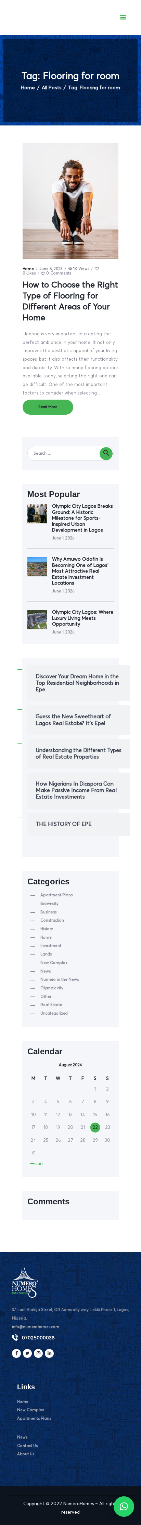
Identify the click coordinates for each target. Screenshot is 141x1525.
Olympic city (51, 988)
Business (48, 912)
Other (45, 996)
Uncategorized (54, 1013)
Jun (36, 1163)
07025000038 (38, 1337)
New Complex (53, 963)
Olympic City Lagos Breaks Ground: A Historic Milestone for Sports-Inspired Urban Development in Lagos (82, 518)
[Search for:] (70, 453)
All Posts (52, 87)
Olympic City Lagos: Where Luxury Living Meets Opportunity (82, 618)
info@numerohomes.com (35, 1327)
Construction (52, 920)
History (46, 929)
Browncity (49, 903)
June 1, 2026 (63, 538)
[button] (124, 1506)
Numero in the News (59, 979)
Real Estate (51, 1005)
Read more (47, 407)
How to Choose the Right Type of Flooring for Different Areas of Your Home (70, 301)
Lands (46, 954)
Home (28, 87)
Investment (50, 946)
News (45, 971)
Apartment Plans (56, 895)
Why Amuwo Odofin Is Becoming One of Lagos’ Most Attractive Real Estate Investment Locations (80, 571)
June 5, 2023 (51, 269)
